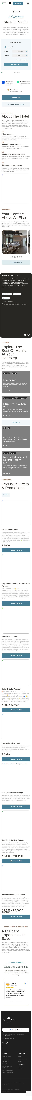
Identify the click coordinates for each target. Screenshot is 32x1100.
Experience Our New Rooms (13, 840)
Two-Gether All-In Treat (11, 743)
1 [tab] (10, 257)
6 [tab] (19, 257)
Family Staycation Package (12, 792)
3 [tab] (14, 257)
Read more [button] (18, 997)
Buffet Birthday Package (11, 689)
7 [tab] (21, 257)
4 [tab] (16, 257)
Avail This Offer (17, 550)
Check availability (16, 64)
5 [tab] (17, 257)
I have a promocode (22, 60)
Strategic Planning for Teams (13, 894)
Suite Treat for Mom (10, 637)
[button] (28, 3)
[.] (16, 382)
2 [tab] (12, 257)
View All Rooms (17, 262)
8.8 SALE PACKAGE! (10, 529)
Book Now (18, 3)
